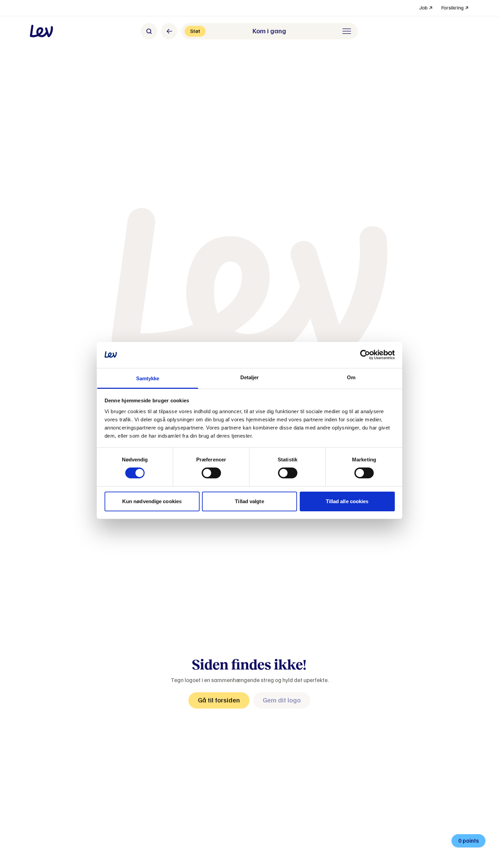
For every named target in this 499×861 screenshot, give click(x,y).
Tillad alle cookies (347, 501)
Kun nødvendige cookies (152, 501)
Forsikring (455, 7)
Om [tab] (351, 377)
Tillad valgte (249, 501)
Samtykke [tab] (148, 378)
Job (426, 7)
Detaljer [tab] (249, 377)
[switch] (211, 473)
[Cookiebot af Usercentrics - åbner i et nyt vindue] (365, 355)
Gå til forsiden (219, 700)
